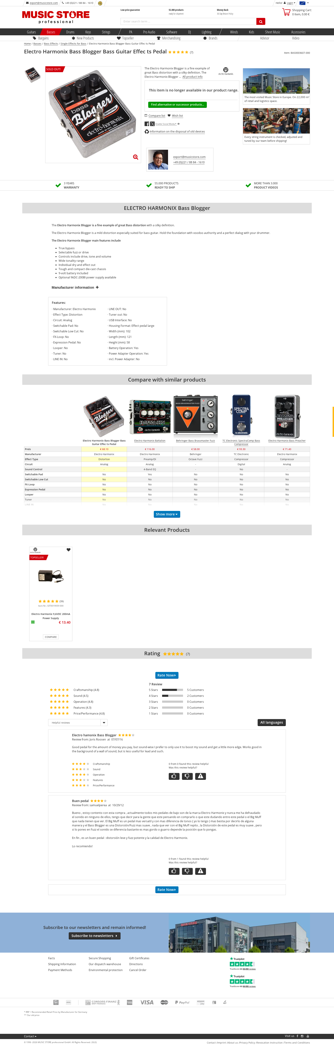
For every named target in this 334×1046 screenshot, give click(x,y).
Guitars (31, 31)
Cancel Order (137, 970)
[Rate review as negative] (187, 776)
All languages (271, 722)
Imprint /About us (227, 1042)
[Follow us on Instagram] (302, 1036)
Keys (88, 31)
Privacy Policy (247, 1042)
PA (130, 31)
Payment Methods (60, 970)
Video (295, 38)
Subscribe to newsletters (92, 935)
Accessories (298, 31)
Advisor (264, 38)
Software (171, 31)
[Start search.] (260, 21)
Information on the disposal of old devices (177, 131)
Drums (70, 31)
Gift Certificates (139, 958)
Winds (234, 31)
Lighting (206, 31)
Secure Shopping (100, 958)
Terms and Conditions (297, 1042)
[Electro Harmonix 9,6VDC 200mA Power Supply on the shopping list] (68, 550)
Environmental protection (106, 970)
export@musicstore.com (44, 3)
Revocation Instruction (270, 1042)
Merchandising (171, 38)
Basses (51, 31)
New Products (85, 38)
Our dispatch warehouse (105, 964)
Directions (136, 964)
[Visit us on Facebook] (297, 1036)
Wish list (177, 116)
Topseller (128, 38)
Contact (29, 1036)
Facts (51, 958)
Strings (106, 31)
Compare (51, 637)
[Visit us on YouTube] (308, 1036)
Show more (165, 514)
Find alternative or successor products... (177, 104)
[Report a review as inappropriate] (200, 776)
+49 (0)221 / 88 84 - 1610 (189, 162)
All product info (192, 77)
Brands (213, 38)
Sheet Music (272, 31)
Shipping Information (62, 964)
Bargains (43, 38)
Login (290, 3)
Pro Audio (149, 31)
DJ (189, 31)
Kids (251, 31)
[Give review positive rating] (174, 776)
